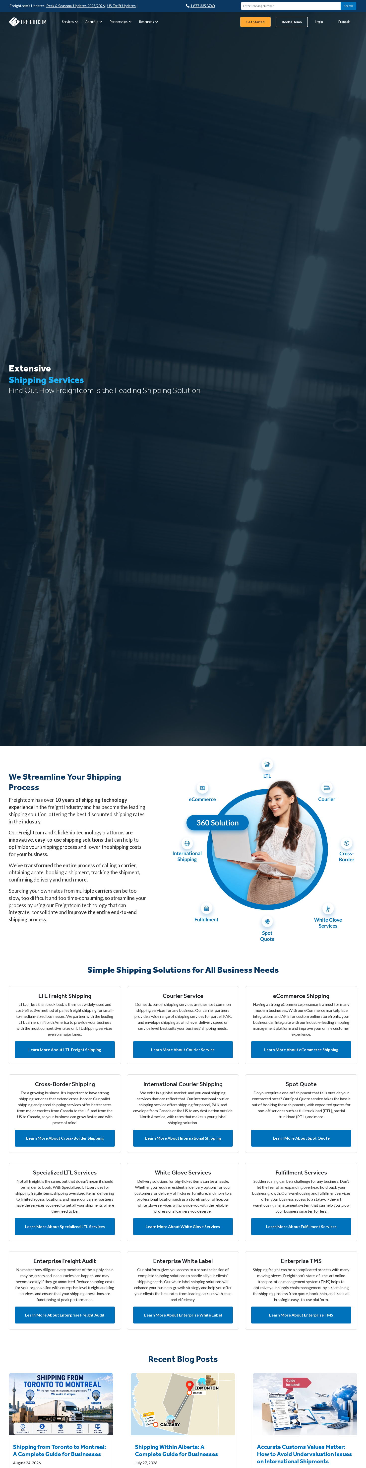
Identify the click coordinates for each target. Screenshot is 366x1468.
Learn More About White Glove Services (183, 1226)
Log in (319, 22)
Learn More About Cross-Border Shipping (65, 1138)
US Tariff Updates (121, 6)
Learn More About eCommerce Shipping (301, 1049)
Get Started (255, 22)
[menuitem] (69, 21)
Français (344, 22)
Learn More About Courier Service (183, 1049)
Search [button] (348, 6)
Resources (146, 22)
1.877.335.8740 (202, 6)
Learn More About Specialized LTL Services (65, 1226)
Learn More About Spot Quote (301, 1138)
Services (68, 22)
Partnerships (118, 22)
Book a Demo (292, 22)
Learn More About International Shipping (183, 1138)
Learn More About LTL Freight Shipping (64, 1049)
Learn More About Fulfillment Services (301, 1226)
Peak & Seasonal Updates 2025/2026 (75, 6)
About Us (91, 22)
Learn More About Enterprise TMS (301, 1315)
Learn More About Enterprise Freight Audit (65, 1315)
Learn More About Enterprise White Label (183, 1315)
